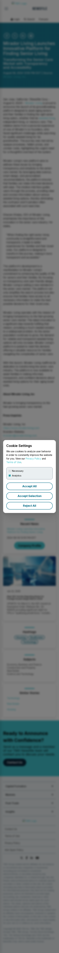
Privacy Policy (33, 458)
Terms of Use (13, 462)
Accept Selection (30, 496)
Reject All (29, 505)
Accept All (29, 486)
